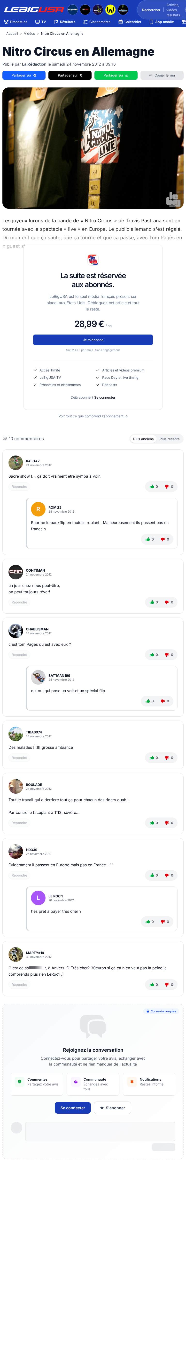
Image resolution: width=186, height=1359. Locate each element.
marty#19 (35, 953)
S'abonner (115, 1107)
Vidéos (29, 33)
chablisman (37, 629)
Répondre (19, 486)
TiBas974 (34, 732)
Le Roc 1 (55, 896)
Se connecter (104, 397)
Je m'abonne (93, 340)
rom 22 (55, 507)
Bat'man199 (59, 675)
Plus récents (170, 439)
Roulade (34, 785)
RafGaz (33, 461)
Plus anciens (143, 439)
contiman (35, 570)
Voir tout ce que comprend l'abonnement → (93, 416)
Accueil (12, 33)
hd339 (31, 850)
